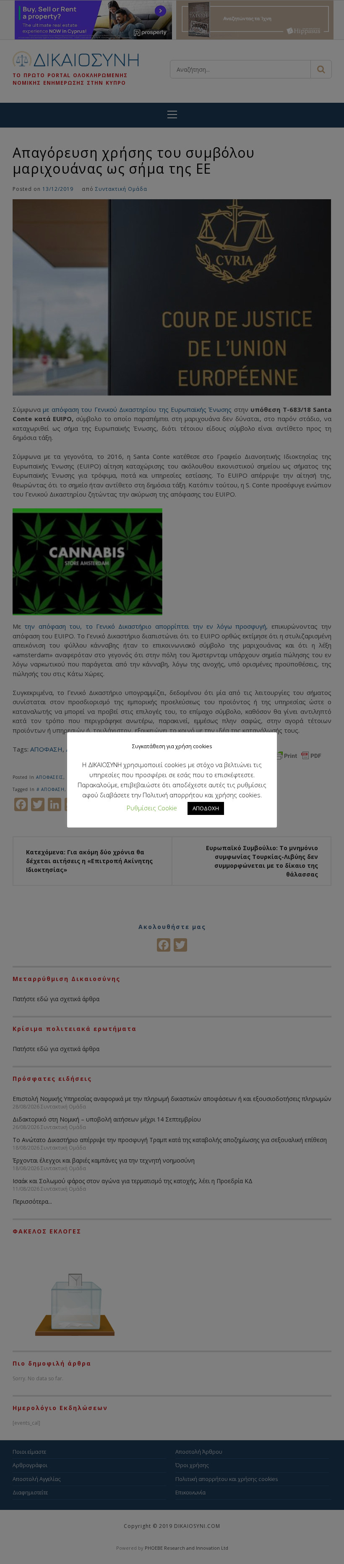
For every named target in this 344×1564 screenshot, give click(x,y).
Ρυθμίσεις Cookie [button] (152, 808)
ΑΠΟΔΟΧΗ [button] (206, 808)
